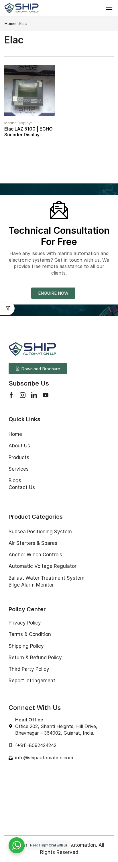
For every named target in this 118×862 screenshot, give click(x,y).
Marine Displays (18, 122)
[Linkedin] (34, 395)
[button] (109, 8)
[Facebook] (11, 395)
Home (10, 23)
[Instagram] (22, 395)
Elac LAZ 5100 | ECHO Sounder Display (28, 131)
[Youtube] (45, 395)
